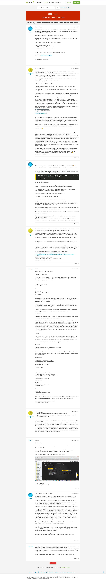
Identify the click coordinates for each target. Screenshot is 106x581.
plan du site (49, 572)
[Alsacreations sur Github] (30, 572)
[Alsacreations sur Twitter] (35, 572)
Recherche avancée (65, 7)
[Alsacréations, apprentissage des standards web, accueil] (30, 2)
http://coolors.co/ (39, 111)
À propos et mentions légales (32, 578)
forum (46, 2)
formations (58, 2)
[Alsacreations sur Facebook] (33, 572)
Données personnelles (44, 578)
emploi (51, 2)
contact (56, 572)
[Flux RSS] (44, 572)
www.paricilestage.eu (46, 55)
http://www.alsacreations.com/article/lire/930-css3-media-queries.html (51, 253)
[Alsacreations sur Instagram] (38, 572)
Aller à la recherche (20, 1)
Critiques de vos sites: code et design (53, 17)
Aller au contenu (10, 1)
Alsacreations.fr (74, 577)
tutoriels (40, 2)
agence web (70, 572)
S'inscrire (69, 2)
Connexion (76, 2)
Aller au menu (3, 1)
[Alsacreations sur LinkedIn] (41, 572)
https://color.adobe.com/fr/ (41, 113)
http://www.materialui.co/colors (42, 109)
